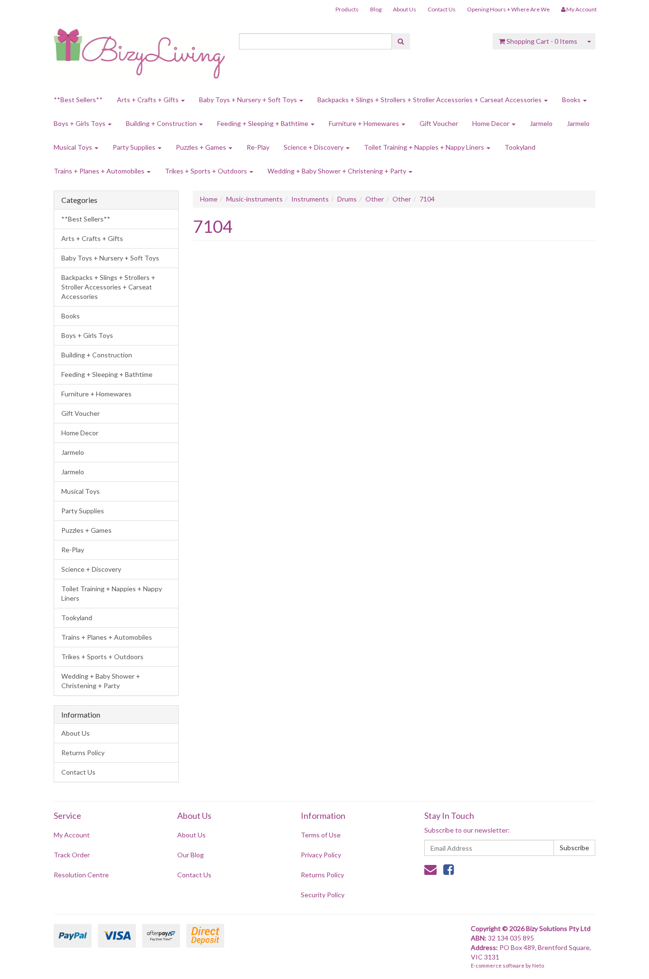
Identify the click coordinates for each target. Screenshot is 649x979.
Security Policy (322, 895)
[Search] (400, 41)
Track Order (72, 855)
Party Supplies (135, 147)
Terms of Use (321, 835)
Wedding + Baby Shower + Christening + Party (337, 171)
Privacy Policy (321, 855)
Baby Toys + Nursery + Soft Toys (248, 100)
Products (347, 9)
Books (572, 100)
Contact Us (442, 9)
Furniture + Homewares (365, 123)
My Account (72, 835)
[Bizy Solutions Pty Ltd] (139, 50)
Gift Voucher (439, 123)
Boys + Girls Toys (80, 123)
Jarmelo (541, 123)
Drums (347, 199)
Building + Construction (162, 123)
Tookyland (520, 147)
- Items (541, 41)
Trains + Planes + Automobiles (100, 171)
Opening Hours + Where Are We (508, 9)
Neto (538, 965)
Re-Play (258, 147)
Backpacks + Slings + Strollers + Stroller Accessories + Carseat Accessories (430, 100)
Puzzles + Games (202, 147)
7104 (427, 199)
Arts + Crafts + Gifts (148, 100)
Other (374, 199)
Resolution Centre (81, 875)
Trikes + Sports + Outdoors (206, 171)
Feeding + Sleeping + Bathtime (263, 123)
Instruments (310, 199)
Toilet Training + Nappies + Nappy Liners (425, 147)
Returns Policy (83, 753)
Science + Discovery (314, 147)
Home (209, 199)
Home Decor (491, 123)
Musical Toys (74, 147)
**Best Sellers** (78, 100)
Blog (376, 9)
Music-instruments (254, 199)
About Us (404, 9)
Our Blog (190, 855)
